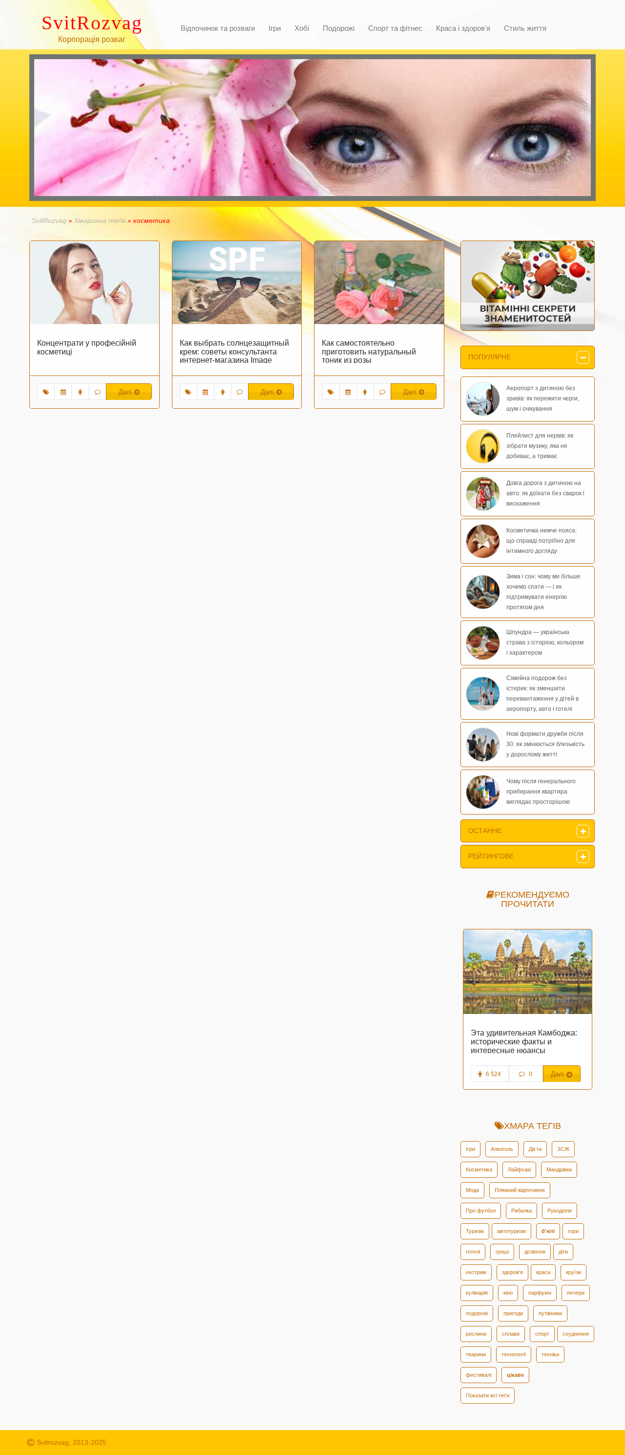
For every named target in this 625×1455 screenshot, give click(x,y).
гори (573, 1231)
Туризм (475, 1231)
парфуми (539, 1293)
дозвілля (534, 1252)
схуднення (575, 1334)
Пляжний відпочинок (520, 1190)
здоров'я (512, 1272)
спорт (542, 1334)
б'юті (548, 1231)
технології (513, 1354)
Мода (472, 1190)
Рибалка (521, 1210)
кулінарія (477, 1293)
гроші (502, 1252)
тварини (476, 1354)
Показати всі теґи (487, 1395)
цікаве (515, 1375)
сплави (511, 1334)
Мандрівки (559, 1169)
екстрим (476, 1272)
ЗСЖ (563, 1149)
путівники (550, 1313)
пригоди (513, 1313)
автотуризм (511, 1231)
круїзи (573, 1272)
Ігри (470, 1149)
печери (575, 1293)
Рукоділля (559, 1210)
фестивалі (478, 1375)
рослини (476, 1334)
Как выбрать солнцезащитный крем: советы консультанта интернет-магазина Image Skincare (234, 356)
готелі (473, 1252)
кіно (508, 1293)
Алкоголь (502, 1149)
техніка (550, 1354)
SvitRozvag (49, 220)
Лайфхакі (519, 1169)
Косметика (479, 1169)
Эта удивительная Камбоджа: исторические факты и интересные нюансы (524, 1041)
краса (543, 1272)
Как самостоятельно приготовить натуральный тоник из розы (369, 351)
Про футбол (481, 1210)
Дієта (535, 1149)
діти (563, 1252)
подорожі (477, 1313)
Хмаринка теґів (99, 220)
